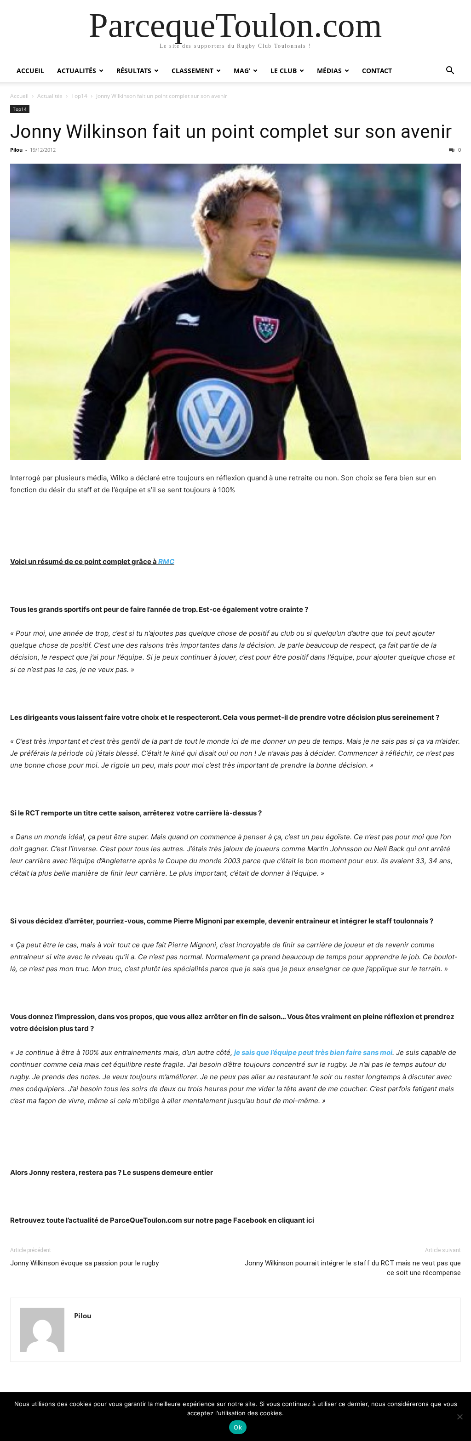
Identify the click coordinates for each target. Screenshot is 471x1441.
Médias (329, 70)
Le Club (283, 70)
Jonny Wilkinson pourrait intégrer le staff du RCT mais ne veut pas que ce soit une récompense (353, 1268)
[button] (450, 71)
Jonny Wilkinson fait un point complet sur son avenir (231, 131)
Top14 (79, 96)
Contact (377, 70)
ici (310, 1220)
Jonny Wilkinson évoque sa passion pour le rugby (84, 1263)
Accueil (30, 70)
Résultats (133, 70)
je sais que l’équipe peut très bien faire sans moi (313, 1052)
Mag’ (242, 70)
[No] (459, 1416)
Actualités (76, 70)
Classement (192, 70)
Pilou (16, 149)
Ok (238, 1427)
